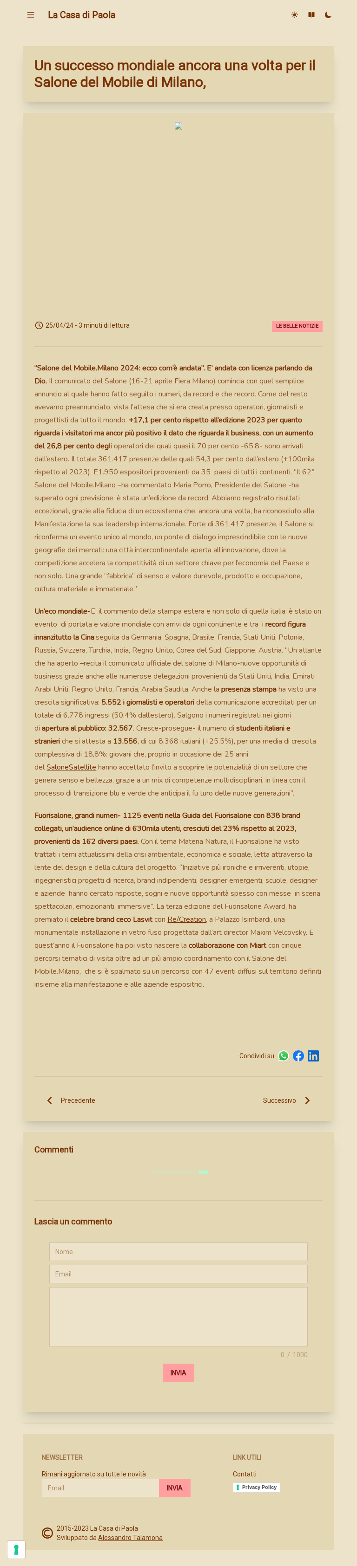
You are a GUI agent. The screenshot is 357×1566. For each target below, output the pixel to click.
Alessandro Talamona (130, 1537)
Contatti (245, 1474)
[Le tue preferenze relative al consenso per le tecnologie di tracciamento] (16, 1550)
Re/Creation (186, 919)
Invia (178, 1373)
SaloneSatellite (71, 767)
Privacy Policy (259, 1487)
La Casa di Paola (81, 14)
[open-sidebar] (30, 15)
